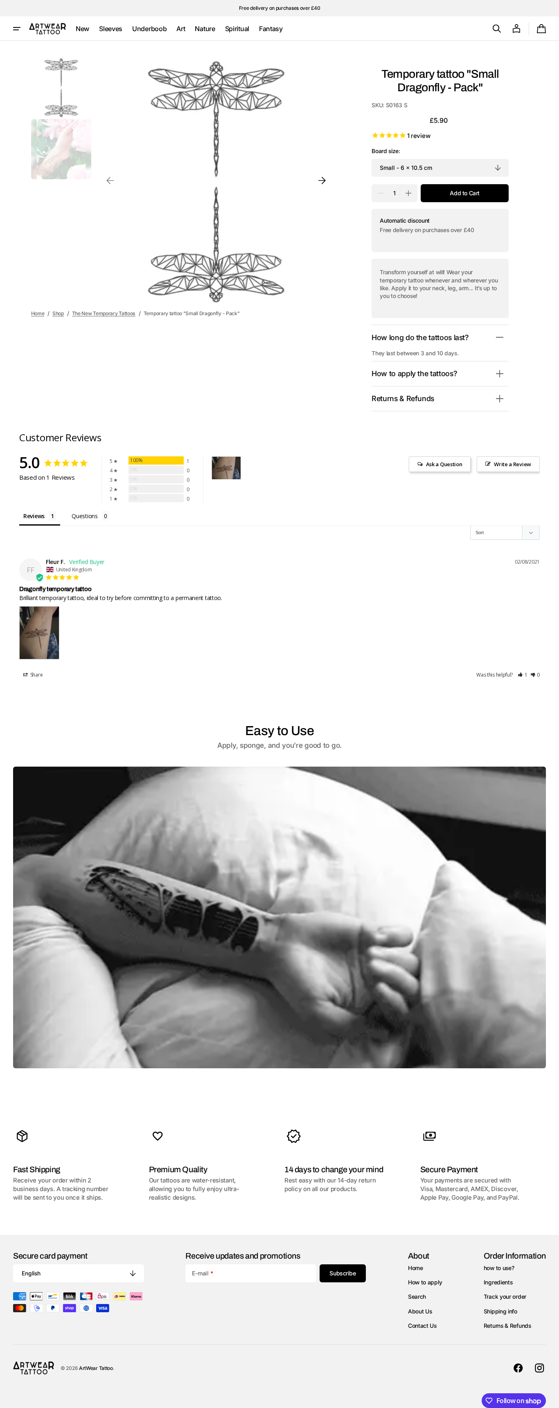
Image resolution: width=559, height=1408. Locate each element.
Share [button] (36, 674)
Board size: (386, 151)
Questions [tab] (84, 516)
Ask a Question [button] (444, 464)
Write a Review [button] (512, 464)
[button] (497, 29)
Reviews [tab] (34, 516)
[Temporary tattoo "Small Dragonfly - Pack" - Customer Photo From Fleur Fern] (226, 468)
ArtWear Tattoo (96, 1368)
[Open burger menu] (17, 29)
